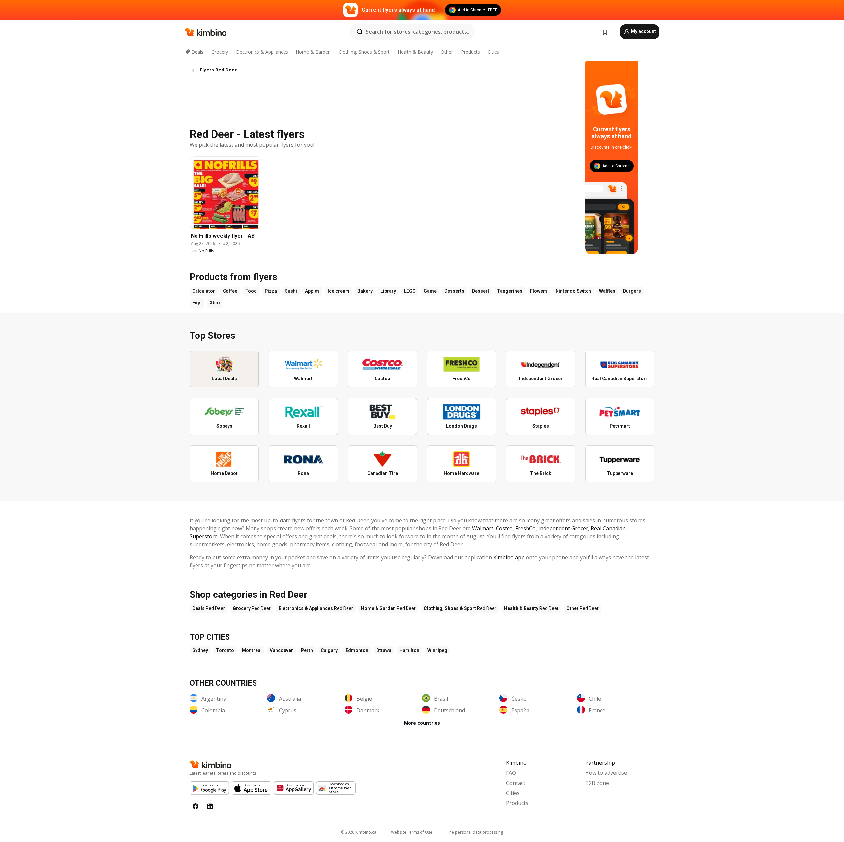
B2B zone (597, 783)
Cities (493, 52)
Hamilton (409, 650)
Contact (515, 783)
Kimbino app (509, 557)
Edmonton (357, 650)
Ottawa (383, 650)
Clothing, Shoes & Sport (364, 52)
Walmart (482, 528)
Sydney (200, 650)
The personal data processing (475, 832)
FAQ (511, 772)
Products (470, 52)
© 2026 (358, 832)
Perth (307, 650)
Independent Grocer (563, 528)
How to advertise (606, 772)
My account (643, 31)
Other (447, 52)
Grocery (219, 52)
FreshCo (525, 528)
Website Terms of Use (411, 832)
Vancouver (281, 650)
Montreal (252, 650)
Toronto (225, 650)
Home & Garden (313, 52)
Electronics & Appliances (262, 52)
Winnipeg (437, 650)
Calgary (329, 650)
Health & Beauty (415, 52)
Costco (504, 528)
